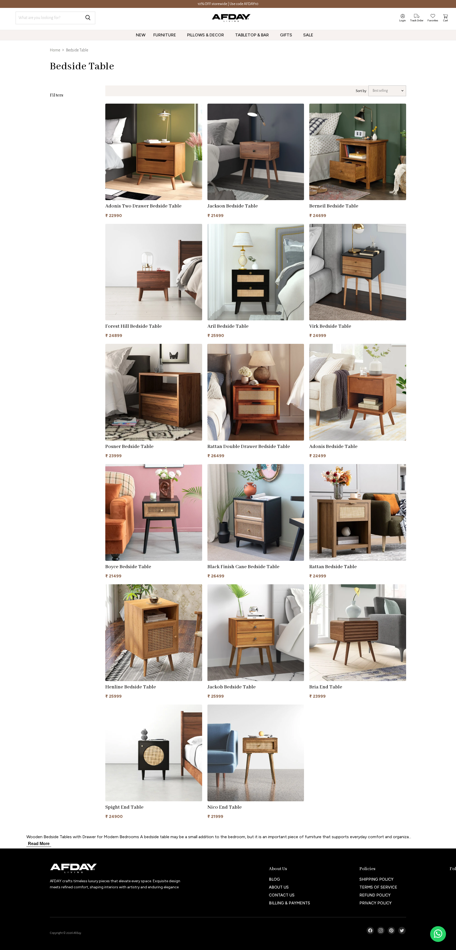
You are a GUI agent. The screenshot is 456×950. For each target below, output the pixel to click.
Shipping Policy (376, 879)
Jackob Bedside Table (231, 687)
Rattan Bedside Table (333, 567)
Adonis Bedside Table (333, 446)
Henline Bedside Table (130, 687)
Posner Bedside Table (129, 446)
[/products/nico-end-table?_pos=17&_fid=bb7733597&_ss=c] (255, 753)
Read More (39, 843)
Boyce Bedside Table (128, 567)
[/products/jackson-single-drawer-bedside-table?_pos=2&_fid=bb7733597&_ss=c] (255, 152)
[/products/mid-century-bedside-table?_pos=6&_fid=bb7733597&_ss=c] (357, 272)
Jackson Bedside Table (232, 206)
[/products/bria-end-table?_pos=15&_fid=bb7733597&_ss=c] (357, 632)
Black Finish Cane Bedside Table (243, 567)
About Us (279, 887)
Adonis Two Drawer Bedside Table (143, 206)
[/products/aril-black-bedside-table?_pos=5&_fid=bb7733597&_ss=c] (255, 272)
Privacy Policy (375, 903)
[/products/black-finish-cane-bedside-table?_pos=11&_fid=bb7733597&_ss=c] (255, 512)
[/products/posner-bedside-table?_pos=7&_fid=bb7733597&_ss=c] (153, 392)
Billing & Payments (289, 903)
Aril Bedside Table (228, 326)
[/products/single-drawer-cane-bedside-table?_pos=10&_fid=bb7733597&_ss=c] (153, 512)
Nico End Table (224, 807)
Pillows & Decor (206, 34)
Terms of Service (378, 887)
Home (55, 50)
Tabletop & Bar (252, 34)
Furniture (165, 34)
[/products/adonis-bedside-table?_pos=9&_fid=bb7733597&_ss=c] (357, 392)
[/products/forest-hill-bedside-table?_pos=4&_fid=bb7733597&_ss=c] (153, 272)
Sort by (361, 91)
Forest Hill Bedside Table (133, 326)
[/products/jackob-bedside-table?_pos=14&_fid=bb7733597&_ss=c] (255, 632)
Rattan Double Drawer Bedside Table (248, 446)
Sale (308, 34)
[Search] (88, 18)
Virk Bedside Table (330, 326)
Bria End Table (325, 687)
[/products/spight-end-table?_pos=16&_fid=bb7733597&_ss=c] (153, 753)
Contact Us (281, 895)
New (140, 34)
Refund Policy (375, 895)
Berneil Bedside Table (333, 206)
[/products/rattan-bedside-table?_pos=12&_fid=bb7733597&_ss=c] (357, 512)
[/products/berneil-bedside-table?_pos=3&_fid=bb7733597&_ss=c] (357, 152)
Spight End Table (124, 807)
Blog (274, 879)
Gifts (286, 34)
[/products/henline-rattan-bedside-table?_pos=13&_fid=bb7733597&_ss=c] (153, 632)
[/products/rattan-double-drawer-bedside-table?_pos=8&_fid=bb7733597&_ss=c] (255, 392)
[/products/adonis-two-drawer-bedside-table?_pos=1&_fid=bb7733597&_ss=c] (153, 152)
